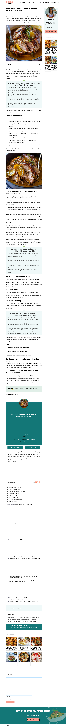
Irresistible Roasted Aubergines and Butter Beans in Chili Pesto (36, 648)
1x (35, 482)
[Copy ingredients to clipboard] (15, 482)
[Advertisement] (24, 425)
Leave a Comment (23, 12)
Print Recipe (16, 447)
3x (39, 482)
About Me (48, 725)
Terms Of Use (52, 725)
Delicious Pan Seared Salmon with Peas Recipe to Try (11, 664)
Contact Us (46, 2)
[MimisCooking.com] (9, 2)
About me (53, 2)
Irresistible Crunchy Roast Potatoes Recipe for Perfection (11, 648)
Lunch (28, 2)
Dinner (34, 2)
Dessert (39, 2)
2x (37, 482)
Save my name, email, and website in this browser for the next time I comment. (24, 699)
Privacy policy (42, 725)
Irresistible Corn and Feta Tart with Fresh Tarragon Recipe (24, 664)
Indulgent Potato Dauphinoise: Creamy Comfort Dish (24, 648)
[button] (58, 2)
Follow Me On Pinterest (51, 31)
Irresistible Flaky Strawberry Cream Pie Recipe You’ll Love (36, 664)
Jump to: (9, 64)
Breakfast (22, 2)
